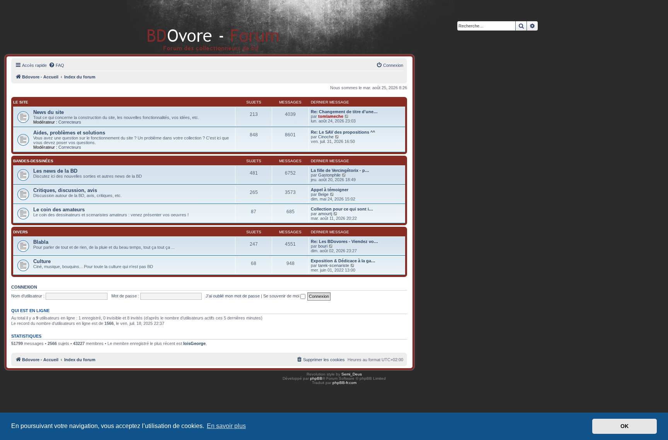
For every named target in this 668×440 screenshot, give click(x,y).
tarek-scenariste (333, 265)
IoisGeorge (194, 343)
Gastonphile (329, 175)
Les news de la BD (55, 171)
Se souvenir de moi (281, 296)
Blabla (40, 242)
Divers (20, 232)
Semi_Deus (351, 374)
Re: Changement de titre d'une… (344, 111)
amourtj (325, 213)
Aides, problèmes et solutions (69, 133)
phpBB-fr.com (344, 383)
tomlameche (330, 116)
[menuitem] (56, 65)
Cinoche (326, 136)
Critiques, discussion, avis (65, 190)
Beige (323, 194)
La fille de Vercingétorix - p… (340, 170)
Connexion (24, 287)
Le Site (20, 102)
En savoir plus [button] (226, 426)
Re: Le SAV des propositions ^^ (343, 132)
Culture (42, 261)
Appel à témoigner (329, 189)
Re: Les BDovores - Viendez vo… (344, 241)
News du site (48, 112)
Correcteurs (69, 122)
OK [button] (624, 426)
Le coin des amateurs (59, 209)
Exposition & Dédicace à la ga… (343, 260)
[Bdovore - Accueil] (201, 27)
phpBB (316, 378)
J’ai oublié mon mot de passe (233, 296)
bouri (322, 246)
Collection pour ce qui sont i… (342, 209)
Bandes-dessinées (33, 161)
